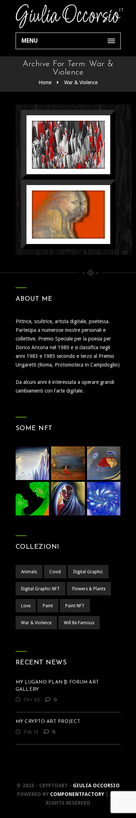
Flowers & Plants (89, 588)
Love (25, 605)
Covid (55, 571)
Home (44, 82)
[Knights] (58, 212)
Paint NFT (75, 605)
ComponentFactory (77, 794)
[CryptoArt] (68, 16)
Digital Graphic (88, 571)
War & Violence (81, 82)
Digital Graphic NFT (40, 588)
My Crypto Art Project (48, 721)
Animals (29, 571)
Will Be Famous (79, 622)
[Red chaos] (58, 142)
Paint (48, 605)
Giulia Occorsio (96, 785)
